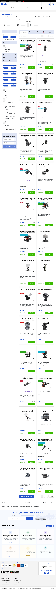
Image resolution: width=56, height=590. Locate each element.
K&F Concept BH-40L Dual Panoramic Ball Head (28, 103)
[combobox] (9, 139)
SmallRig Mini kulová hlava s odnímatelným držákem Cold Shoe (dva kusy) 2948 (45, 103)
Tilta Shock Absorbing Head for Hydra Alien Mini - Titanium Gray (27, 469)
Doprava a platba (5, 578)
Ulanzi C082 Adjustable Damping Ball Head (45, 410)
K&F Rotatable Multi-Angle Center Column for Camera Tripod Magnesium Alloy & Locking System (28, 410)
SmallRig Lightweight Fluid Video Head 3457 (45, 74)
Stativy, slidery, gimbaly (9, 10)
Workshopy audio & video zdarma (27, 515)
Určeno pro (5, 57)
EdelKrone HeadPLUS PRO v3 (27, 348)
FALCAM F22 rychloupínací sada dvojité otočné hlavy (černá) (28, 319)
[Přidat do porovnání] (33, 51)
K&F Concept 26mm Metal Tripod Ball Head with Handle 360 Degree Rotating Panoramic (27, 165)
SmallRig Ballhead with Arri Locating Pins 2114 (45, 165)
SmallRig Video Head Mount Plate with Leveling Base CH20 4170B (27, 440)
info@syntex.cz (47, 567)
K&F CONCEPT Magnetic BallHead (27, 74)
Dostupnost (5, 42)
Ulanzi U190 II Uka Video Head (45, 318)
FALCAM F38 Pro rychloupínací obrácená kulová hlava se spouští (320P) (45, 290)
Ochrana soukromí (5, 584)
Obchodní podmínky (6, 580)
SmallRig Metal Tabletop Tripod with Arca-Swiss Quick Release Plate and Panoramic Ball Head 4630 (45, 440)
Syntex (2, 10)
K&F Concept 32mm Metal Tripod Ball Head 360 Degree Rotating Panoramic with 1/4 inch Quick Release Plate (27, 232)
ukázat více (28, 21)
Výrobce (5, 54)
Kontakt (19, 1)
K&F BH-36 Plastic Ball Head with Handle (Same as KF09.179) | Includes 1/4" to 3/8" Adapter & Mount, (45, 377)
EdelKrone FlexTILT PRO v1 (45, 348)
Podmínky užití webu (6, 582)
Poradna (15, 584)
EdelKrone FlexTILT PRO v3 (28, 260)
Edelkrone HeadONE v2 (45, 231)
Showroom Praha (17, 580)
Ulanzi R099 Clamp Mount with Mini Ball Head (28, 136)
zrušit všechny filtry (9, 129)
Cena (4, 31)
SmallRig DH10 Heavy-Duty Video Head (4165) (45, 136)
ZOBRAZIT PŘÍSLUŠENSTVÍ (10, 146)
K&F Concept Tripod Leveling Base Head (45, 469)
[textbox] (7, 139)
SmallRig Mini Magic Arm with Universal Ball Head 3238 (28, 377)
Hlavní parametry (6, 60)
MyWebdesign (38, 588)
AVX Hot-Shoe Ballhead (45, 260)
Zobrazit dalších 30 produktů (26, 496)
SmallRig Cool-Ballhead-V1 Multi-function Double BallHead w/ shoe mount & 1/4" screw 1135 (45, 41)
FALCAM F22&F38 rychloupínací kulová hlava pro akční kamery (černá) (28, 290)
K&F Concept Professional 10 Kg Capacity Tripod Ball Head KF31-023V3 (27, 41)
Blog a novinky (16, 582)
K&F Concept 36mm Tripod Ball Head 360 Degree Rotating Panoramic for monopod (45, 199)
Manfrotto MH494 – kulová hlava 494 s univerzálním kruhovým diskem (27, 199)
